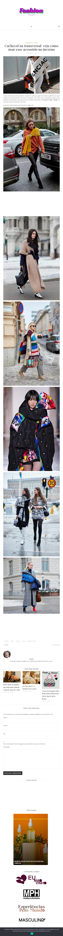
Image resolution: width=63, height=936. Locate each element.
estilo (12, 641)
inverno (18, 641)
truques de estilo (31, 641)
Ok (32, 933)
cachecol (6, 641)
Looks (23, 641)
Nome (5, 717)
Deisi (7, 645)
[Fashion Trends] (31, 12)
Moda (36, 43)
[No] (61, 931)
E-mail (5, 725)
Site (4, 734)
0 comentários (56, 645)
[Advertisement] (33, 37)
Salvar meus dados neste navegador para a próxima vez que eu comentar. (24, 744)
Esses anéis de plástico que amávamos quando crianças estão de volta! (11, 687)
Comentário (6, 747)
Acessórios (29, 43)
